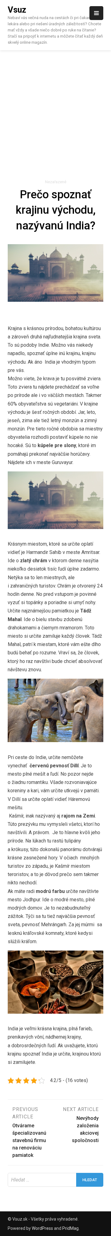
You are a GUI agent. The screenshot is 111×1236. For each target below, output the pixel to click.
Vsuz (17, 10)
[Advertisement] (55, 108)
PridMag (70, 1228)
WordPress (42, 1228)
